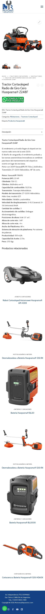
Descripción (6, 132)
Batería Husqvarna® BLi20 (22, 413)
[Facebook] (13, 609)
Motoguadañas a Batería (22, 354)
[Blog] (22, 609)
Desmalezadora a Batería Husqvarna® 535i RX (22, 358)
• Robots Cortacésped (22, 297)
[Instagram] (8, 609)
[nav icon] (42, 6)
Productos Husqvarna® (16, 121)
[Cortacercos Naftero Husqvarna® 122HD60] (42, 85)
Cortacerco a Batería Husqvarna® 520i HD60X (22, 577)
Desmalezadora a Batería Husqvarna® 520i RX (22, 467)
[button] (39, 22)
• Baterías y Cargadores (23, 409)
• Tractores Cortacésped (18, 76)
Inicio (4, 76)
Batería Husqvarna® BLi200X (22, 522)
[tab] (22, 132)
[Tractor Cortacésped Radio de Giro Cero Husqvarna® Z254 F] (38, 85)
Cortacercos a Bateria (22, 574)
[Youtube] (17, 609)
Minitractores (15, 117)
